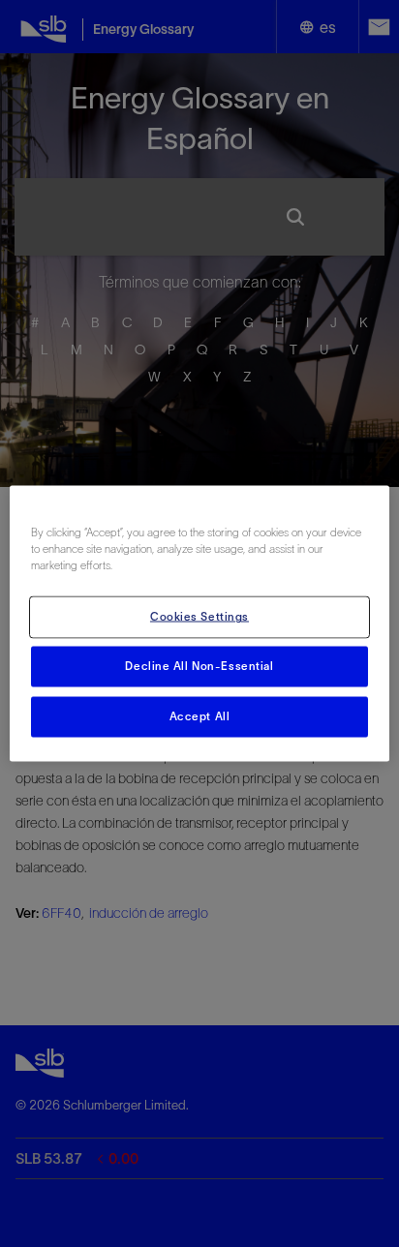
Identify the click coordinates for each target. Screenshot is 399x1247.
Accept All (199, 716)
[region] (199, 624)
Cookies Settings (199, 617)
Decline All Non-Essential (199, 666)
